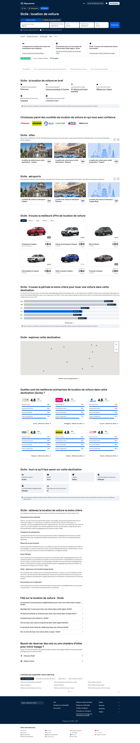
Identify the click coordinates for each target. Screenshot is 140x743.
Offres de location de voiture (78, 69)
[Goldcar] (37, 123)
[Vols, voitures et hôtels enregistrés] (107, 3)
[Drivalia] (83, 123)
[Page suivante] (119, 691)
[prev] (114, 139)
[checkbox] (23, 220)
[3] (71, 691)
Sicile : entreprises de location (99, 69)
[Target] (60, 123)
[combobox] (35, 26)
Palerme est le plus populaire (79, 90)
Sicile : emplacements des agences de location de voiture (50, 69)
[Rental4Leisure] (72, 123)
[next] (118, 139)
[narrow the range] (116, 349)
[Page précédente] (21, 691)
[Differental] (25, 123)
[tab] (23, 8)
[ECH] (48, 123)
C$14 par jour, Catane (104, 89)
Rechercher (114, 25)
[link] (36, 154)
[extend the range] (116, 344)
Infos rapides (26, 69)
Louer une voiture (30, 20)
